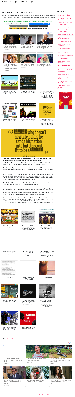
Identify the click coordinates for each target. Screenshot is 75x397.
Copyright (47, 394)
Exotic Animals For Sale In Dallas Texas (64, 44)
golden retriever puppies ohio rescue (18, 28)
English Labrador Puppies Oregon (64, 49)
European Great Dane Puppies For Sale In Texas (65, 23)
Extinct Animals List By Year (64, 52)
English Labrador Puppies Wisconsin (64, 61)
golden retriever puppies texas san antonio (42, 21)
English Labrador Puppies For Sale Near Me (65, 86)
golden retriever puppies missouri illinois (18, 26)
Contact (32, 394)
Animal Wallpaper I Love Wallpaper (18, 1)
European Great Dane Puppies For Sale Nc (65, 19)
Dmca (26, 394)
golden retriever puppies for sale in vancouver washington (17, 21)
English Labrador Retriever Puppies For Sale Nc (64, 30)
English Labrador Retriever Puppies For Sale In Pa (64, 37)
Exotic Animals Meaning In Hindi (65, 34)
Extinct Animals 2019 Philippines (65, 55)
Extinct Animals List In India (64, 41)
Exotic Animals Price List (63, 74)
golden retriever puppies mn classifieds (38, 26)
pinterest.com (9, 338)
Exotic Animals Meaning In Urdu (65, 27)
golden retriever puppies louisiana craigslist (40, 23)
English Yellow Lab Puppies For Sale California (65, 70)
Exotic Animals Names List (64, 58)
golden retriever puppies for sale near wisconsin (17, 23)
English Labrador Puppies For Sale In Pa (65, 77)
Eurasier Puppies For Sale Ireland (64, 66)
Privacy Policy (39, 394)
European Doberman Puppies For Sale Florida (65, 82)
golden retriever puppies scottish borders (37, 28)
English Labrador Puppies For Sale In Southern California (65, 14)
